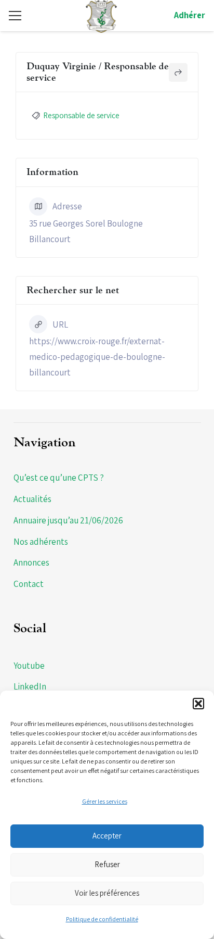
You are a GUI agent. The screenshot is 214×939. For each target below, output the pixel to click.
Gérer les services (104, 801)
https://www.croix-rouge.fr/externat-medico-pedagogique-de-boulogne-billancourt (97, 356)
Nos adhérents (41, 541)
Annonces (31, 562)
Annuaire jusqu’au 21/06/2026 (68, 520)
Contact (29, 584)
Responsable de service (81, 115)
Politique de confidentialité (102, 919)
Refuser (107, 864)
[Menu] (15, 16)
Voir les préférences (107, 893)
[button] (198, 703)
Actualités (32, 499)
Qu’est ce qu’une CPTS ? (59, 477)
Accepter (107, 836)
